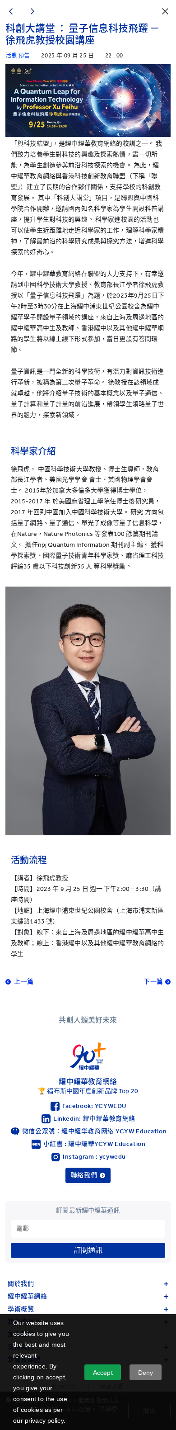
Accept (103, 1372)
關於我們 (21, 1284)
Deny (145, 1372)
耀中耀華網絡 (27, 1296)
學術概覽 (21, 1309)
